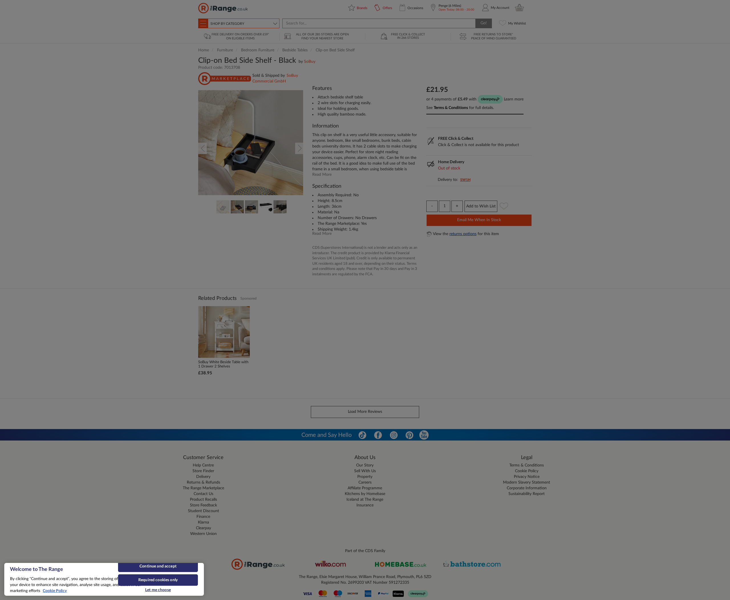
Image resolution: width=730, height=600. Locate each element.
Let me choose (158, 590)
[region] (104, 579)
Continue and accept (158, 566)
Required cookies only (158, 580)
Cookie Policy (55, 591)
